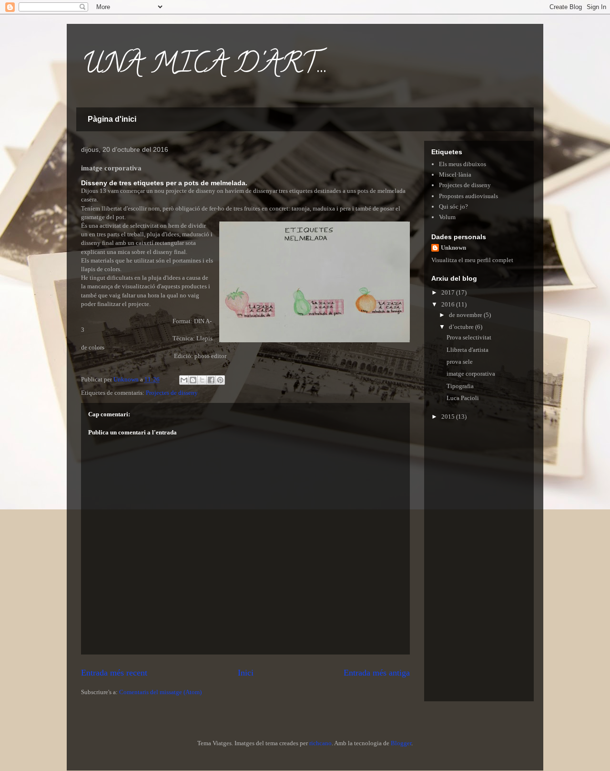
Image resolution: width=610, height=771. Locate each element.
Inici (246, 672)
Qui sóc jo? (453, 206)
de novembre (466, 314)
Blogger (401, 743)
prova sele (460, 361)
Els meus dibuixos (462, 164)
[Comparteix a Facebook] (211, 380)
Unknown (453, 247)
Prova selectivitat (469, 337)
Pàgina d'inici (112, 119)
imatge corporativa (471, 373)
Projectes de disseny (172, 392)
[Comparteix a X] (202, 380)
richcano (320, 743)
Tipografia (460, 386)
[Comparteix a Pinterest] (220, 380)
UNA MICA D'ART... (204, 66)
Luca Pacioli (463, 397)
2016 (448, 304)
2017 (448, 292)
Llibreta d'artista (467, 349)
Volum (447, 217)
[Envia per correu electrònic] (184, 380)
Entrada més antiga (377, 672)
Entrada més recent (114, 672)
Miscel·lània (455, 174)
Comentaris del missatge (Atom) (160, 692)
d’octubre (462, 326)
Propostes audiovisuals (468, 196)
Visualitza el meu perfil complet (472, 260)
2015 (448, 416)
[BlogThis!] (193, 380)
